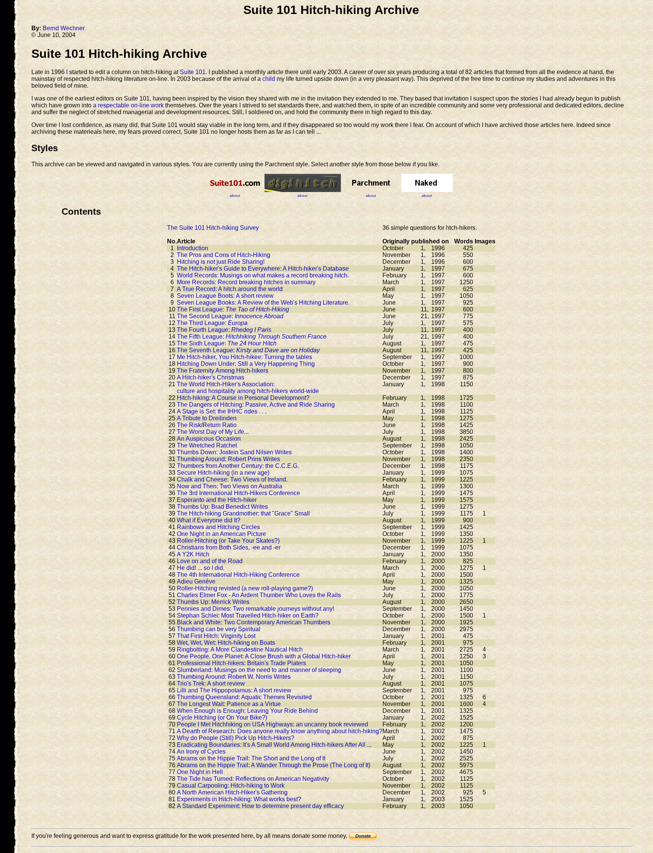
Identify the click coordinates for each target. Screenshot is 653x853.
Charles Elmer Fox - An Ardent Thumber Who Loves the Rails (259, 595)
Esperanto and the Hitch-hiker (217, 500)
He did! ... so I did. (200, 568)
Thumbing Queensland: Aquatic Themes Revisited (244, 697)
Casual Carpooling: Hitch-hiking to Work (231, 785)
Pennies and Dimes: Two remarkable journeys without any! (255, 608)
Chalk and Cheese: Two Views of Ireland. (232, 479)
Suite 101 (193, 72)
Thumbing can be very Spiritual (218, 629)
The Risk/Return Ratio (207, 425)
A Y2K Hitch (193, 554)
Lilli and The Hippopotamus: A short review (234, 690)
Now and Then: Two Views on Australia (229, 486)
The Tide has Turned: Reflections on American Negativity (253, 779)
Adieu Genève (196, 581)
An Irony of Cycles (201, 751)
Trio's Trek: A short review (211, 683)
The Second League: (230, 316)
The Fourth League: (224, 330)
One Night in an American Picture (221, 534)
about (235, 196)
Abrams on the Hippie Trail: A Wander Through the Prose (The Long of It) (273, 765)
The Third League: (212, 323)
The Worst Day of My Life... (213, 432)
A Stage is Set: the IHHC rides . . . (221, 411)
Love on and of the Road (210, 561)
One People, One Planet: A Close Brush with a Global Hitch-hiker (264, 656)
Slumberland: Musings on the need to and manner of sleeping (259, 670)
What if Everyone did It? (208, 520)
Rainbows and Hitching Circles (218, 527)
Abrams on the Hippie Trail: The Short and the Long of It (251, 758)
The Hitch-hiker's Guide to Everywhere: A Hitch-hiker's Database (263, 268)
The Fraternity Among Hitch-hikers (222, 370)
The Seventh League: (248, 350)
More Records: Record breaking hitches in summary (246, 282)
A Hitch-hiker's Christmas (210, 377)
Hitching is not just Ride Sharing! (221, 262)
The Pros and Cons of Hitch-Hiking (223, 255)
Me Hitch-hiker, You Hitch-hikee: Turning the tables (244, 357)
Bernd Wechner (64, 28)
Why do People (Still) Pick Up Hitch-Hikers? (235, 738)
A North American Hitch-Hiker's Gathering (232, 792)
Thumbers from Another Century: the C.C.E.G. (238, 466)
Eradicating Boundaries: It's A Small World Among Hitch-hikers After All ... (274, 745)
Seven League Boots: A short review (225, 296)
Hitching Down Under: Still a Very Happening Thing (246, 364)
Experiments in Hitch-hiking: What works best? (239, 799)
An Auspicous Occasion (209, 438)
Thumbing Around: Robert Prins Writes (228, 459)
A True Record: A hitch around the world (230, 289)
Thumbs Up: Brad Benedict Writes (222, 506)
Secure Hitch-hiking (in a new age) (223, 472)
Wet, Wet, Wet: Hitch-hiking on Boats (226, 642)
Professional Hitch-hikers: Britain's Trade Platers (241, 663)
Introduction (192, 248)
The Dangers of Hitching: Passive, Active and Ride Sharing (256, 404)
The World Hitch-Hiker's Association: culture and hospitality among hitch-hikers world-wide (248, 387)
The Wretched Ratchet (207, 445)
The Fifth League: (251, 336)
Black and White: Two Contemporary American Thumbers (253, 622)
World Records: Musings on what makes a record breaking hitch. (263, 275)
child (268, 79)
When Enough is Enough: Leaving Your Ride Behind (247, 710)
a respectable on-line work (128, 105)
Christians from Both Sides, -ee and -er (228, 547)
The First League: (233, 309)
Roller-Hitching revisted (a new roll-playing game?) (245, 588)
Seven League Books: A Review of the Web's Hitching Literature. (263, 302)
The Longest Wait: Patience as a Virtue (229, 704)
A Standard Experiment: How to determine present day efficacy (260, 806)
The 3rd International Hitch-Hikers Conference (238, 493)
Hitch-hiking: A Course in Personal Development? (243, 398)
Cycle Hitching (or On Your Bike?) (222, 717)
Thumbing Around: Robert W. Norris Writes (234, 676)
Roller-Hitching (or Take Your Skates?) (228, 540)
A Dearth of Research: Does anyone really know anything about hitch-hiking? (279, 731)
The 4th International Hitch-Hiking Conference (238, 574)
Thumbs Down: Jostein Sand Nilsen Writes (234, 452)
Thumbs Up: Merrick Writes (213, 602)
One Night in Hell (200, 772)
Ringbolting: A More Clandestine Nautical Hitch (240, 649)
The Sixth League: (227, 343)
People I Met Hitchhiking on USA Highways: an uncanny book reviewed (272, 724)
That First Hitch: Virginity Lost (216, 636)
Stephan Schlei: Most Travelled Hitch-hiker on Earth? (248, 615)
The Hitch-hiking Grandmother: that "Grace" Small (243, 513)
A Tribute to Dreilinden (207, 418)
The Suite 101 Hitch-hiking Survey (213, 227)
